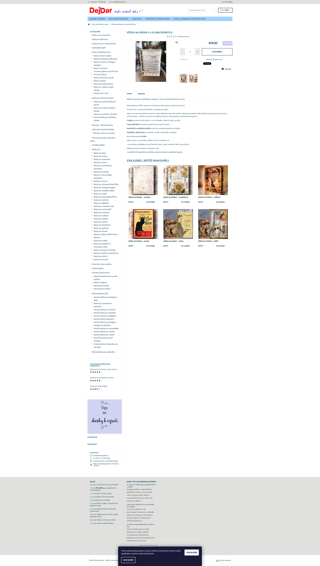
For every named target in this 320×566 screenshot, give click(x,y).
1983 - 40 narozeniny (104, 493)
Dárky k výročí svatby (102, 55)
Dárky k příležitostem (101, 52)
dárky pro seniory (101, 259)
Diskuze (141, 94)
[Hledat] (214, 10)
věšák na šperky (100, 282)
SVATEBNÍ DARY (99, 48)
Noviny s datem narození (104, 133)
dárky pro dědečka (101, 203)
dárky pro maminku (102, 159)
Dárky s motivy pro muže (106, 520)
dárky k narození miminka (105, 250)
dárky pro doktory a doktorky (106, 253)
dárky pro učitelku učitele (103, 98)
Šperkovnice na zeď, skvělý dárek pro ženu (104, 515)
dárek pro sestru (101, 181)
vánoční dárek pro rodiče (104, 334)
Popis (129, 94)
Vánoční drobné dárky (105, 523)
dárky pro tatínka (101, 200)
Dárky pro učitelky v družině (105, 114)
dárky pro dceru (100, 162)
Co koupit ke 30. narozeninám (107, 484)
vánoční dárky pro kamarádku (106, 328)
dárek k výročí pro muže (104, 77)
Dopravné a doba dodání (158, 19)
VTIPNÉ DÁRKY (98, 145)
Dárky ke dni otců (101, 93)
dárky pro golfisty (101, 228)
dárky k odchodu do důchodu (105, 59)
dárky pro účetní (100, 256)
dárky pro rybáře (101, 222)
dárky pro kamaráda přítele (105, 197)
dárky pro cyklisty (101, 215)
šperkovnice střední (102, 288)
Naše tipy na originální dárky (141, 482)
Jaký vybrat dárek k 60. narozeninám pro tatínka (140, 505)
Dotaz (228, 69)
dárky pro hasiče (100, 231)
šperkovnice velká (101, 285)
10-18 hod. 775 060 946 (97, 2)
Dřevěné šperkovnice (214, 59)
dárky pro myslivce (101, 212)
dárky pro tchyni (100, 156)
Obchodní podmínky (118, 19)
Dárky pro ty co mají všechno (104, 43)
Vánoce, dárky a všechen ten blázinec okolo (104, 504)
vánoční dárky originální (104, 319)
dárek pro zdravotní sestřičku (106, 184)
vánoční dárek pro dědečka (105, 316)
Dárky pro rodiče (101, 240)
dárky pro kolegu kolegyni (105, 187)
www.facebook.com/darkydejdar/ (105, 461)
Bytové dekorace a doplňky (103, 352)
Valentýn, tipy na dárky (101, 264)
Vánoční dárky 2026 (100, 293)
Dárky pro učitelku (103, 500)
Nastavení (128, 560)
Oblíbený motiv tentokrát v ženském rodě (143, 148)
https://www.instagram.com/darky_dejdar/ (106, 465)
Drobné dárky (97, 268)
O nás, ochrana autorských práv (189, 19)
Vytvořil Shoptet (225, 560)
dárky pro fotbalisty (102, 225)
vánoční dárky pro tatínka (104, 309)
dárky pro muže (100, 193)
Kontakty (137, 19)
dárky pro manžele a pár (104, 206)
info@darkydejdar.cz (119, 2)
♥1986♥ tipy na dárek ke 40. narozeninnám (103, 489)
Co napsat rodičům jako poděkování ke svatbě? (141, 485)
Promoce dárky (100, 74)
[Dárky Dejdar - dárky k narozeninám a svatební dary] (124, 10)
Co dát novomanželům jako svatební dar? (140, 525)
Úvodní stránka (97, 19)
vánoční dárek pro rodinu (104, 331)
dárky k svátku (100, 80)
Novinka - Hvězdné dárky (102, 125)
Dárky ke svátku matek (103, 84)
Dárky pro (96, 149)
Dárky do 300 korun (100, 39)
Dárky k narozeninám (101, 35)
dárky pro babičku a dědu (104, 190)
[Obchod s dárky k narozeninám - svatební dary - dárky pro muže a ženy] (89, 24)
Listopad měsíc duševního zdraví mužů (103, 510)
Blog (92, 482)
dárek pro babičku (101, 171)
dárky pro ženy (100, 153)
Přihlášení (228, 2)
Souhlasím (191, 552)
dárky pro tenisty (101, 218)
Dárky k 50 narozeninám (105, 497)
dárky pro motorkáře (102, 209)
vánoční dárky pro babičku (105, 312)
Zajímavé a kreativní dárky (103, 129)
